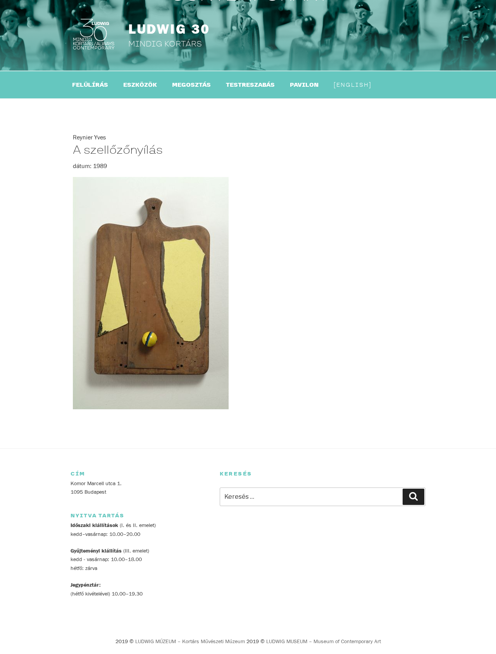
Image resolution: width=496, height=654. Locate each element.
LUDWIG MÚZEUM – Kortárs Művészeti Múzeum (190, 641)
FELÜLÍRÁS (90, 85)
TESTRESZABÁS (250, 85)
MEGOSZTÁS (191, 85)
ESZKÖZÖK (140, 85)
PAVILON (304, 85)
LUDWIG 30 (169, 29)
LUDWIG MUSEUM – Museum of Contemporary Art (323, 641)
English (352, 85)
